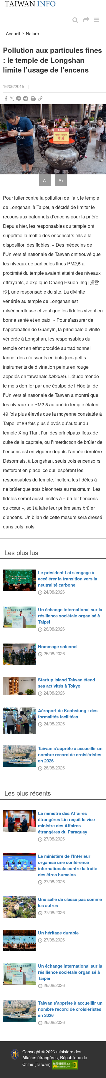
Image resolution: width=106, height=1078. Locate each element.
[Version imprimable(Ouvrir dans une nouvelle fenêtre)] (33, 98)
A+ (61, 180)
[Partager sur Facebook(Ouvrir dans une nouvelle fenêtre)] (6, 98)
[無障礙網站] (65, 1064)
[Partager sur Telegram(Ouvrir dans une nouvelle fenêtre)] (25, 98)
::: (6, 3)
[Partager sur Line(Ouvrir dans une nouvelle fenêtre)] (18, 98)
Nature (32, 33)
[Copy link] (40, 98)
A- (45, 180)
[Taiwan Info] (33, 6)
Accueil (13, 33)
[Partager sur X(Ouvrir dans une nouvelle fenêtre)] (12, 98)
